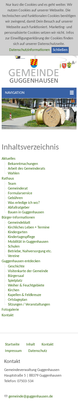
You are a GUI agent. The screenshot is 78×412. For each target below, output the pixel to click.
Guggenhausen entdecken (21, 261)
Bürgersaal (16, 276)
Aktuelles (8, 159)
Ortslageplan (17, 300)
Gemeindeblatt (19, 223)
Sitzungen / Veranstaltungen (29, 305)
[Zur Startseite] (39, 72)
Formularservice (20, 193)
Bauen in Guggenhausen (26, 212)
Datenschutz (37, 351)
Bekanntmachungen (23, 164)
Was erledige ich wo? (24, 203)
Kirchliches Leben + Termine (29, 228)
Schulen (14, 247)
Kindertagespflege (21, 237)
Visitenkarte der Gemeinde (28, 271)
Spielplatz (15, 281)
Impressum (13, 351)
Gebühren (15, 198)
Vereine (13, 256)
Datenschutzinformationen (29, 50)
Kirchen (13, 290)
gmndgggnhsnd (30, 397)
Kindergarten (17, 232)
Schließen (60, 50)
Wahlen (13, 173)
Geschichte (16, 266)
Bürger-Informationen (18, 218)
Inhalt (30, 345)
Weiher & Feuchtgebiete (26, 286)
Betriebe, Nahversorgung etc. (30, 251)
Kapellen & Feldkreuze (24, 295)
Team (12, 184)
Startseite (12, 345)
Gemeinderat (18, 189)
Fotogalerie (10, 310)
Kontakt (8, 315)
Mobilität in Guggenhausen (28, 242)
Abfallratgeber (19, 208)
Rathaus (8, 179)
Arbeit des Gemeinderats (26, 169)
